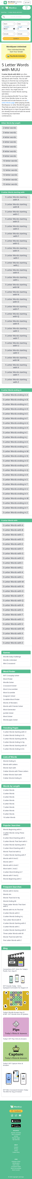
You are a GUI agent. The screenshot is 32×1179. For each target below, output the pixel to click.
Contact (16, 1147)
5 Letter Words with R (13, 605)
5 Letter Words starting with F (16, 234)
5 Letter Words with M (13, 581)
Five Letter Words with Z (12, 940)
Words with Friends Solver (13, 706)
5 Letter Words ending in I (15, 432)
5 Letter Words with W (13, 628)
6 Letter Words (8, 804)
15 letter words (10, 184)
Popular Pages (16, 1138)
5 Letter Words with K (13, 572)
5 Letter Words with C (13, 534)
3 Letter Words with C (11, 927)
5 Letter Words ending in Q (15, 470)
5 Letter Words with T (13, 614)
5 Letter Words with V (13, 624)
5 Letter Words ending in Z (15, 512)
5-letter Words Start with (12, 775)
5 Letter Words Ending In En (13, 749)
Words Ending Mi (9, 901)
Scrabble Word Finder (11, 699)
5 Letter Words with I (12, 562)
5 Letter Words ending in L (15, 446)
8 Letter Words (8, 810)
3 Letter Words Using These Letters (13, 834)
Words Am (7, 894)
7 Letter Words (8, 807)
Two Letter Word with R (12, 920)
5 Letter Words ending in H (15, 427)
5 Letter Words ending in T (15, 484)
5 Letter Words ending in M (15, 451)
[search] (3, 17)
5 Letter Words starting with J (16, 264)
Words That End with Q (12, 851)
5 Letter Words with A (13, 525)
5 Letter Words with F (13, 548)
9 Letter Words (8, 814)
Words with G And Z (10, 865)
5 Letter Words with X (13, 633)
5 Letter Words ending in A (15, 394)
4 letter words (9, 137)
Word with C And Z (10, 868)
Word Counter (16, 1170)
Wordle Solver (8, 682)
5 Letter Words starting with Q (16, 315)
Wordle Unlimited (10, 660)
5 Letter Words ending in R (15, 474)
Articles (16, 1136)
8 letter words (9, 151)
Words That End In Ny (11, 898)
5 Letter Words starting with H (16, 249)
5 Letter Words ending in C (15, 404)
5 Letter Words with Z (13, 642)
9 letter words (9, 156)
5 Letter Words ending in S (15, 479)
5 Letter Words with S (13, 610)
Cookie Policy (16, 1152)
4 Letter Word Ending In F (12, 872)
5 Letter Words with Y (13, 638)
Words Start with (9, 768)
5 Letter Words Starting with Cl (14, 732)
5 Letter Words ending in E (15, 413)
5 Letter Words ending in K (15, 442)
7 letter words (9, 146)
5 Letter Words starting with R (16, 322)
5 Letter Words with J (12, 567)
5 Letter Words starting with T (16, 337)
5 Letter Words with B (13, 530)
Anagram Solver (9, 696)
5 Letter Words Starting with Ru (15, 739)
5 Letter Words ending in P (15, 465)
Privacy (16, 1149)
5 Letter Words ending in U (15, 489)
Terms (16, 1150)
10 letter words (10, 160)
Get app (27, 2)
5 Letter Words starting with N (16, 293)
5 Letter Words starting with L (16, 278)
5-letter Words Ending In (12, 778)
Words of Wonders (10, 703)
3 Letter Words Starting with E (14, 930)
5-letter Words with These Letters (15, 771)
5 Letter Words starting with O (16, 300)
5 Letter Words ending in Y (15, 507)
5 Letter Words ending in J (15, 437)
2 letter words (9, 127)
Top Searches (16, 1139)
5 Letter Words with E (13, 544)
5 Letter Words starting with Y (16, 373)
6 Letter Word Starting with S (14, 838)
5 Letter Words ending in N (15, 456)
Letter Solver (16, 1165)
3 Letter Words (8, 793)
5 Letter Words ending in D (15, 409)
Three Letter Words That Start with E (14, 905)
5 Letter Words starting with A (16, 198)
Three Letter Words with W (13, 933)
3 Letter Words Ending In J (13, 916)
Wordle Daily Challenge (12, 657)
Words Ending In (9, 761)
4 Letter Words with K (11, 913)
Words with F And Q (10, 875)
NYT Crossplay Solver (11, 675)
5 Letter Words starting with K (16, 271)
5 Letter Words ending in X (15, 503)
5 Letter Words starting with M (16, 285)
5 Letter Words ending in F (15, 418)
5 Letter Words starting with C (16, 213)
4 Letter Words (8, 797)
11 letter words (10, 165)
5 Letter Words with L (13, 577)
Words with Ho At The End (13, 910)
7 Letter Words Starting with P (14, 855)
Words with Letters (10, 764)
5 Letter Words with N (13, 586)
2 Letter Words (8, 790)
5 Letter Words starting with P (16, 307)
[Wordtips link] (11, 8)
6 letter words (9, 142)
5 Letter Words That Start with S (15, 841)
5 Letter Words (8, 800)
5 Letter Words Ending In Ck (13, 735)
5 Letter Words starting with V (16, 351)
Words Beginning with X (12, 829)
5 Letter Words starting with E (16, 227)
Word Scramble (9, 692)
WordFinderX (16, 1163)
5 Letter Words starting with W (16, 358)
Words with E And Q (10, 891)
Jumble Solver (8, 713)
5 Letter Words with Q (13, 600)
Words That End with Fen (12, 937)
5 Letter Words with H (13, 558)
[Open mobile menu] (3, 8)
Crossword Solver (10, 686)
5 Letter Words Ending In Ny (13, 742)
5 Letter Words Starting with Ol (15, 745)
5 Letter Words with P (13, 595)
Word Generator (9, 709)
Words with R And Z (10, 858)
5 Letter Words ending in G (15, 423)
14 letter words (10, 179)
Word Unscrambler (10, 689)
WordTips (3, 12)
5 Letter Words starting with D (16, 220)
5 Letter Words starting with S (16, 329)
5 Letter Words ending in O (15, 460)
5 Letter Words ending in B (15, 399)
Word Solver (7, 716)
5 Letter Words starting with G (16, 242)
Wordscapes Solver (10, 720)
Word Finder (8, 679)
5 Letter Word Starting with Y (14, 848)
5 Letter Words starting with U (16, 344)
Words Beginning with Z (12, 879)
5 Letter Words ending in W (15, 498)
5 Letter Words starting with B (16, 205)
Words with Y (8, 862)
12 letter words (10, 170)
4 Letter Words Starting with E (14, 845)
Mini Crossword (9, 663)
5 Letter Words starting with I (16, 256)
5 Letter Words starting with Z (16, 380)
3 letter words (9, 132)
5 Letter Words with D (13, 539)
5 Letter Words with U (13, 619)
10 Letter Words (9, 817)
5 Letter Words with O (13, 591)
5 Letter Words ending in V (15, 493)
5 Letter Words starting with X (16, 366)
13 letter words (10, 174)
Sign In (26, 8)
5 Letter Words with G (13, 553)
